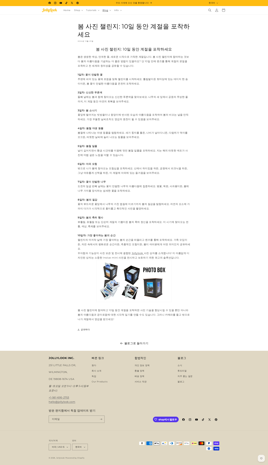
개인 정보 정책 (142, 365)
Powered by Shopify (75, 458)
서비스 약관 (141, 381)
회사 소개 (96, 370)
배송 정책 (139, 376)
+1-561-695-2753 (59, 397)
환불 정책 (139, 370)
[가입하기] (101, 419)
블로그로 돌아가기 (136, 343)
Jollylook (137, 253)
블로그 (181, 381)
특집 (94, 376)
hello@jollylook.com (62, 401)
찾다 (94, 365)
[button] (78, 10)
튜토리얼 (182, 370)
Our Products (99, 381)
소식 (180, 365)
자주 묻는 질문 (185, 376)
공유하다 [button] (85, 329)
